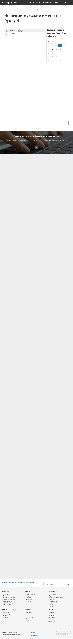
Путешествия (53, 601)
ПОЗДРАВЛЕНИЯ (23, 582)
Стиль (27, 619)
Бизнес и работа (31, 594)
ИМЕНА (32, 582)
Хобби (51, 606)
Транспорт (29, 599)
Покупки (29, 597)
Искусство (6, 612)
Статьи (29, 2)
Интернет (52, 615)
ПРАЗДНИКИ (12, 582)
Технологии (52, 617)
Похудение (29, 617)
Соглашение (33, 635)
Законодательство (9, 599)
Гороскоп (6, 594)
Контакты (33, 634)
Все (6, 30)
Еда (50, 596)
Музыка (5, 617)
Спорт (51, 604)
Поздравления (47, 2)
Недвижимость (30, 596)
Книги (5, 615)
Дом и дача (52, 594)
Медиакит (33, 632)
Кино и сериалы (8, 614)
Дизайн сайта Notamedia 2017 (63, 631)
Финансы (29, 601)
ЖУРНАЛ (4, 582)
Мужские (19, 10)
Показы (28, 615)
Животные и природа (56, 597)
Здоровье (29, 612)
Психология (7, 603)
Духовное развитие (9, 597)
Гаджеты (51, 612)
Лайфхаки (52, 599)
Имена (12, 10)
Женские (20, 30)
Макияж (28, 614)
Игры (50, 614)
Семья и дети (7, 604)
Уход (27, 620)
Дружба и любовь (8, 596)
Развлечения (53, 603)
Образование (7, 601)
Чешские (26, 10)
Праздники (36, 2)
